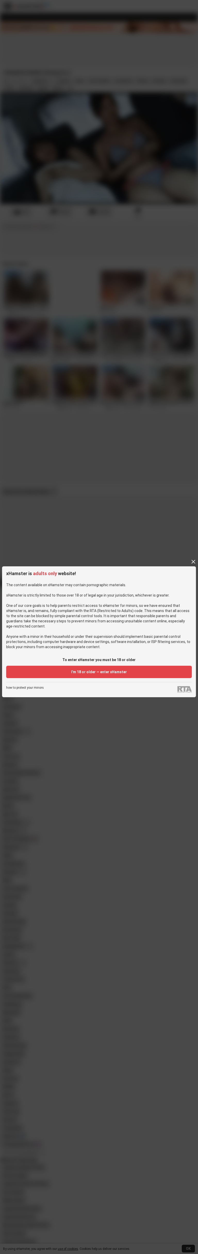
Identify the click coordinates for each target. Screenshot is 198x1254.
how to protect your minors (25, 687)
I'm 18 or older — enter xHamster (99, 672)
